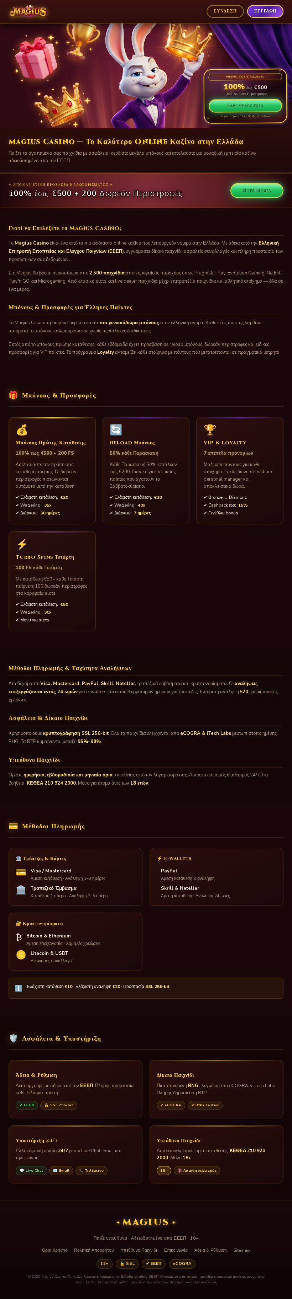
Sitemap (242, 1250)
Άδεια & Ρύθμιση (210, 1250)
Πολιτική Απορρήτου (94, 1250)
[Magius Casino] (28, 11)
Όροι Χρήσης (54, 1250)
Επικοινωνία (176, 1250)
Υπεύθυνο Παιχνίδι (139, 1250)
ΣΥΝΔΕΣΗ (225, 11)
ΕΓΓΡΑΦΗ (265, 11)
